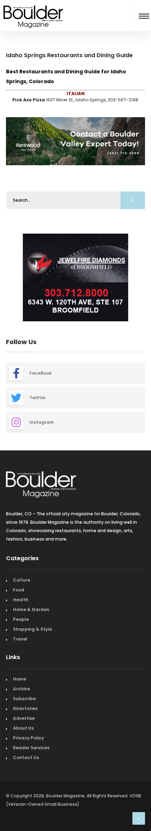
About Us (23, 728)
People (21, 619)
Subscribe (24, 699)
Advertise (24, 718)
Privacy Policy (28, 738)
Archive (21, 689)
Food (18, 590)
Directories (25, 708)
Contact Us (26, 757)
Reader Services (31, 748)
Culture (21, 580)
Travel (20, 639)
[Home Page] (33, 8)
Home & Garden (31, 609)
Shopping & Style (32, 629)
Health (20, 600)
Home (19, 679)
